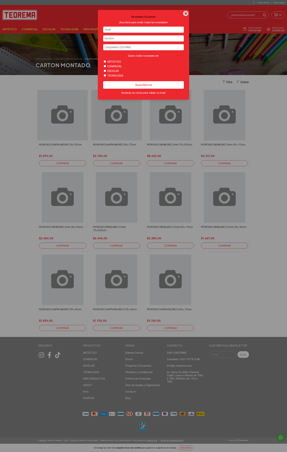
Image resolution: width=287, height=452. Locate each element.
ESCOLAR (113, 71)
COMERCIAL (114, 66)
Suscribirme (143, 85)
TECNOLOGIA (115, 75)
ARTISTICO (114, 61)
